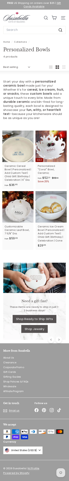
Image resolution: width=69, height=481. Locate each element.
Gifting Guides (12, 376)
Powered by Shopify (16, 473)
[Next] (59, 340)
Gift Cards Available (42, 4)
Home (7, 41)
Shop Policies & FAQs (16, 381)
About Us (8, 357)
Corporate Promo (13, 367)
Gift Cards (9, 372)
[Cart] (54, 18)
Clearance (9, 362)
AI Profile (33, 468)
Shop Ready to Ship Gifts (34, 319)
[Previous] (51, 340)
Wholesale (9, 386)
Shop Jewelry (34, 329)
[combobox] (34, 30)
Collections (21, 41)
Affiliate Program (13, 391)
